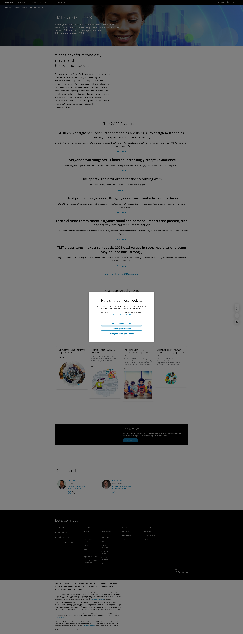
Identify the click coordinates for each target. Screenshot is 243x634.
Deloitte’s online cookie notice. (122, 314)
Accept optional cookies (121, 324)
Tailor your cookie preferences (121, 334)
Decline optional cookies (121, 329)
